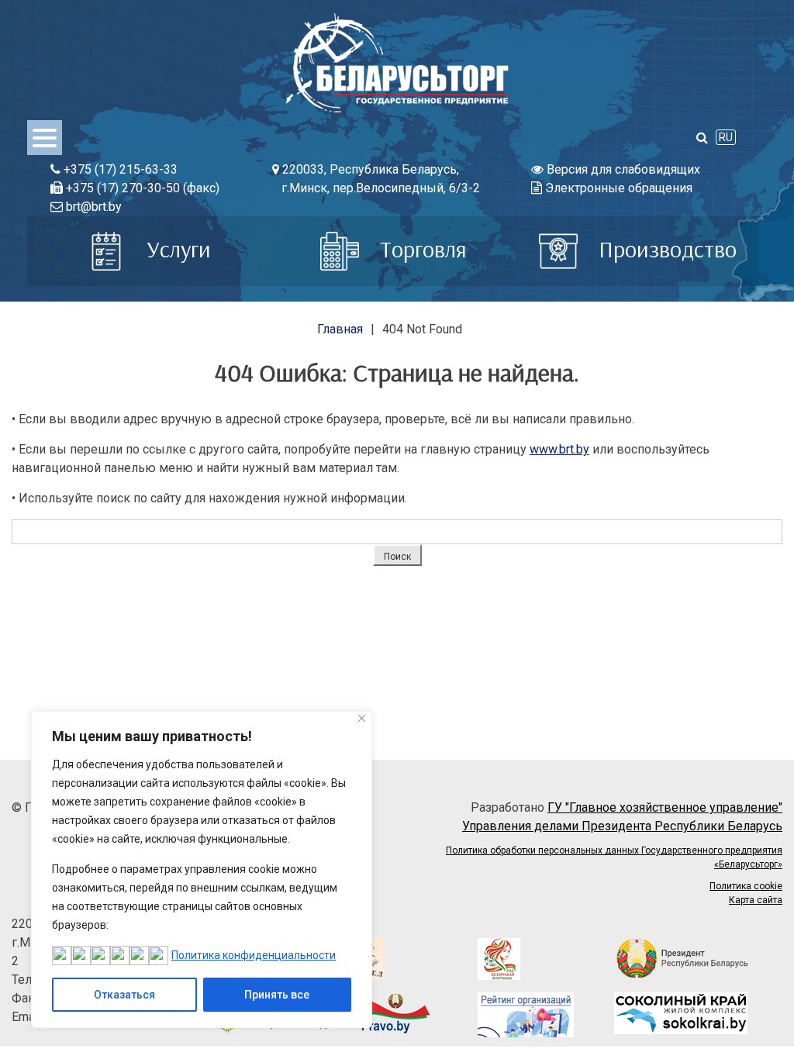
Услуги (176, 249)
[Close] (361, 718)
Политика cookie (745, 886)
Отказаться (124, 994)
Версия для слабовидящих (622, 169)
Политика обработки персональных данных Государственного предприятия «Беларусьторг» (614, 857)
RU (726, 137)
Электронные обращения (617, 188)
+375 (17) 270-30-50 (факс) (141, 188)
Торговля (421, 249)
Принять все (276, 994)
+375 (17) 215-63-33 (119, 169)
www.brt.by (559, 449)
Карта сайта (755, 900)
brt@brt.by (92, 206)
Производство (665, 249)
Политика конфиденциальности (253, 955)
